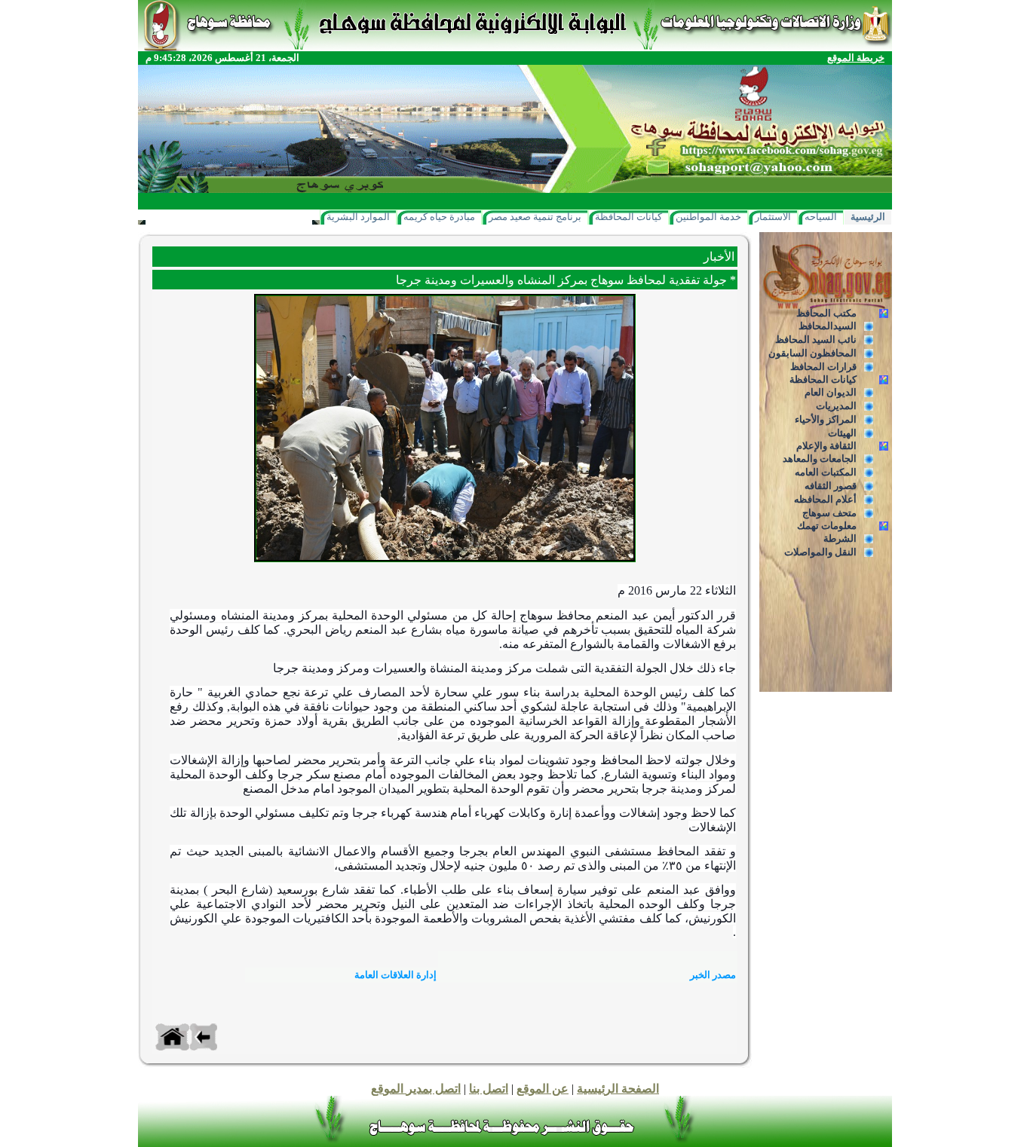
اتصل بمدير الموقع (416, 1088)
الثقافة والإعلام (826, 445)
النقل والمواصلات (820, 552)
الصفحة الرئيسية (618, 1088)
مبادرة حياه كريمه (439, 216)
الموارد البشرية (358, 216)
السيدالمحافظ (828, 326)
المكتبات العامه (826, 472)
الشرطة (840, 538)
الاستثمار (773, 216)
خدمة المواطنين (708, 216)
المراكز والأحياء (826, 419)
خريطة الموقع (855, 57)
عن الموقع (543, 1088)
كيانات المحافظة (628, 216)
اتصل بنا (488, 1088)
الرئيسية (868, 216)
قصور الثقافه (831, 485)
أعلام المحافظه (825, 499)
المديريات (836, 405)
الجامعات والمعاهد (820, 458)
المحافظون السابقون (812, 353)
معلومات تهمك (827, 525)
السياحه (821, 216)
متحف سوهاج (829, 512)
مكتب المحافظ (826, 313)
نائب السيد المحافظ (816, 339)
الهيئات (842, 433)
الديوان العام (831, 392)
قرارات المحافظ (823, 366)
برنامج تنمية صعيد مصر (535, 216)
